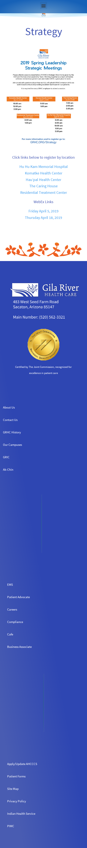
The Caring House (43, 186)
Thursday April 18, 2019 (43, 217)
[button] (43, 5)
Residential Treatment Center (43, 192)
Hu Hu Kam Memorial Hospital (43, 166)
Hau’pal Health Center (43, 179)
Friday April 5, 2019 (43, 211)
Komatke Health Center (43, 173)
